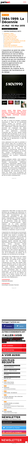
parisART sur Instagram (14, 432)
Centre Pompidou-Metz (12, 31)
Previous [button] (5, 87)
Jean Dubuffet (8, 411)
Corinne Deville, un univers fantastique (11, 404)
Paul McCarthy (10, 35)
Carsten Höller (10, 38)
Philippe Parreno (10, 45)
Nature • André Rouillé (10, 370)
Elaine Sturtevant (11, 39)
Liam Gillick (8, 41)
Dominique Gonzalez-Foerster (12, 43)
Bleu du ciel (7, 378)
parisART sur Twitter (11, 428)
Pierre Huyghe (19, 41)
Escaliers (6, 374)
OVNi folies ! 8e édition (10, 392)
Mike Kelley (8, 47)
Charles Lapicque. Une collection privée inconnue (13, 397)
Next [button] (23, 87)
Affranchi (6, 387)
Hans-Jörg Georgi (9, 382)
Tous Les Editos (14, 350)
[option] (14, 86)
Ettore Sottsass (10, 36)
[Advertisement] (14, 193)
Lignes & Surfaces (9, 367)
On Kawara (18, 47)
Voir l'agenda (14, 345)
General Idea (9, 33)
